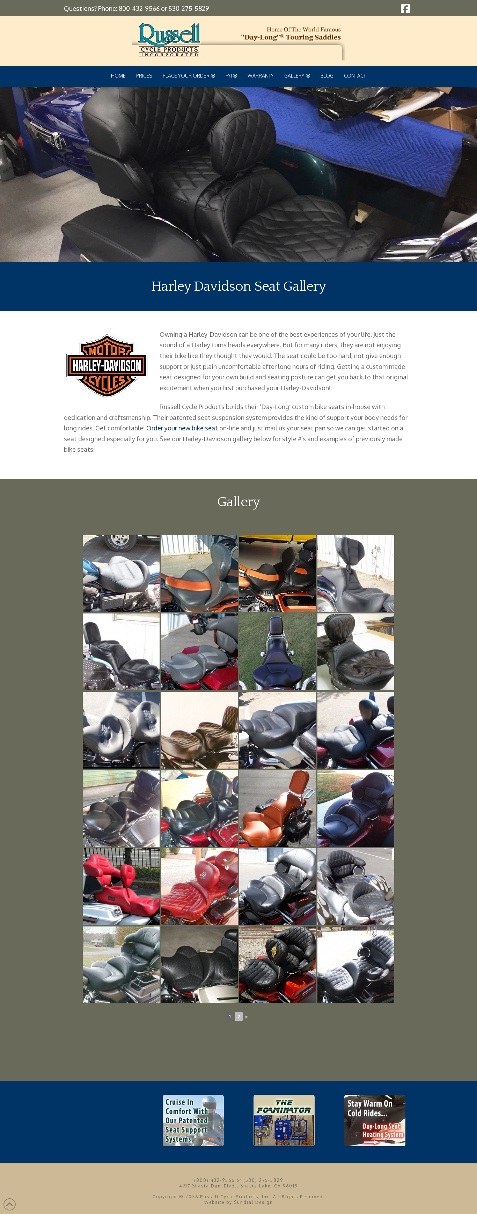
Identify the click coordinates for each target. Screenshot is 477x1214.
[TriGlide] (355, 808)
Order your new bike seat (182, 428)
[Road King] (199, 730)
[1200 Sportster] (121, 573)
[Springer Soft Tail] (277, 808)
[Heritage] (121, 730)
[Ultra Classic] (121, 886)
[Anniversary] (199, 573)
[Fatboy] (121, 651)
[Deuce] (355, 573)
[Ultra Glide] (355, 964)
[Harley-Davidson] (199, 651)
